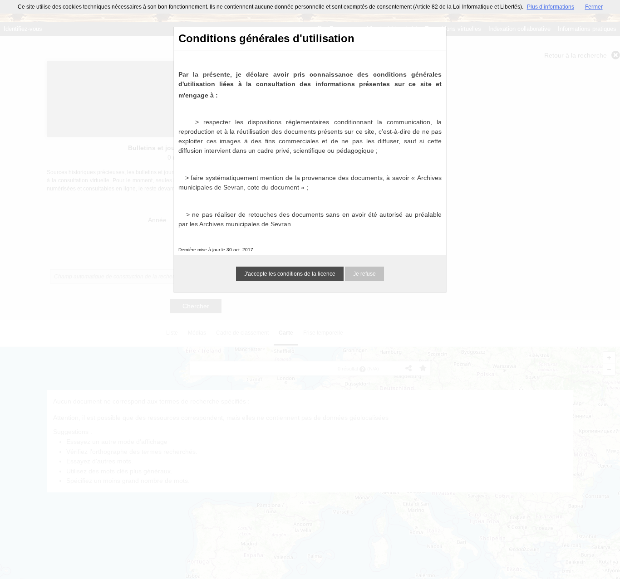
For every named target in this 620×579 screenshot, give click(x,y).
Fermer (594, 7)
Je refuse (364, 274)
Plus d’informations (550, 7)
